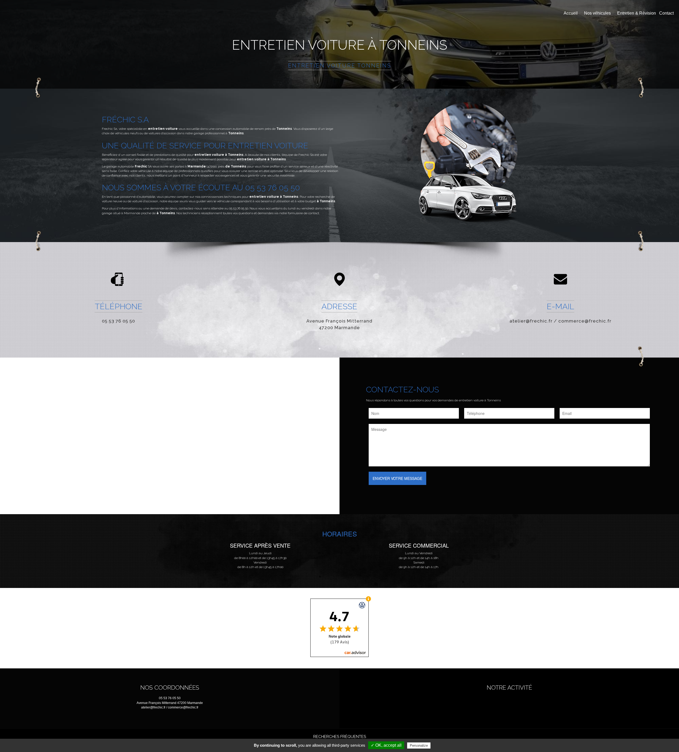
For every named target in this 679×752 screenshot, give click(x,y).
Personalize (419, 745)
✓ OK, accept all (386, 745)
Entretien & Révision (636, 13)
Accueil (571, 13)
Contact (666, 13)
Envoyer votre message (397, 478)
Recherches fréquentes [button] (339, 736)
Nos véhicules (597, 13)
